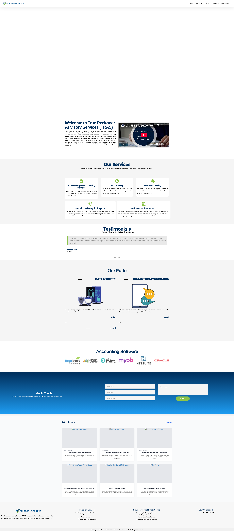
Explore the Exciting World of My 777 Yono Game (117, 452)
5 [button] (119, 257)
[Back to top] (229, 522)
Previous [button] (63, 244)
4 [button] (118, 257)
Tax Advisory (86, 515)
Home (191, 3)
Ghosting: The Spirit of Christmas (117, 488)
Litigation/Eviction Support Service (146, 519)
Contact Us (225, 3)
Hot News (92, 450)
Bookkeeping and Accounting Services (86, 513)
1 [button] (114, 257)
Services (208, 3)
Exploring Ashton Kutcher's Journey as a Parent (79, 452)
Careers (216, 3)
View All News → (168, 422)
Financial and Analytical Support (87, 519)
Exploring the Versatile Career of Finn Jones (154, 488)
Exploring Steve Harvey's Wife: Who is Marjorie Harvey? (154, 452)
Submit (182, 398)
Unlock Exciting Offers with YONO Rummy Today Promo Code (79, 488)
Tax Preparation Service (146, 515)
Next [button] (170, 244)
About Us (199, 3)
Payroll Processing (86, 517)
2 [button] (115, 257)
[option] (117, 243)
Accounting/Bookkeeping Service (146, 513)
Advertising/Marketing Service (146, 517)
